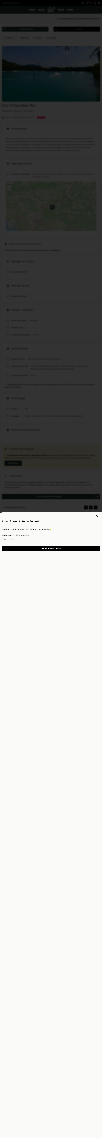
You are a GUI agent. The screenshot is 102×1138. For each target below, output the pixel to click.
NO (12, 539)
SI (5, 539)
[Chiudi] (97, 516)
